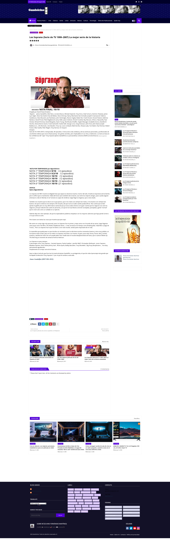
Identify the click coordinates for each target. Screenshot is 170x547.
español (81, 500)
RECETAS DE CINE (110, 515)
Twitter (61, 2)
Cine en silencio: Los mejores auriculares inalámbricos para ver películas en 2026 (42, 447)
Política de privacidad (133, 534)
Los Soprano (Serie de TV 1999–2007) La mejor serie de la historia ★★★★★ (96, 358)
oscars (78, 506)
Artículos (73, 20)
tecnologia (96, 508)
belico (71, 492)
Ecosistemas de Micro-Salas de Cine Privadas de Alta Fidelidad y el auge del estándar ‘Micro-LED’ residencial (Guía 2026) (71, 447)
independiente (73, 503)
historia (96, 500)
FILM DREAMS (34, 494)
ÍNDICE (108, 518)
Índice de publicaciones (105, 20)
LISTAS (126, 510)
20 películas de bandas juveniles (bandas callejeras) (130, 140)
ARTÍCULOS (109, 512)
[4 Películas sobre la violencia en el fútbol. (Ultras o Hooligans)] (118, 158)
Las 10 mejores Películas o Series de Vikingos (130, 189)
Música (79, 20)
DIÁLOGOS (127, 515)
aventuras (95, 489)
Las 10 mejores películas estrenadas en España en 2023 (41, 358)
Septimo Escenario (35, 491)
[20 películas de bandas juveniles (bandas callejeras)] (118, 142)
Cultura (85, 20)
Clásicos (55, 20)
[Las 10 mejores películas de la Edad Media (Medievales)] (118, 166)
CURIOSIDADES (128, 512)
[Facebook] (39, 324)
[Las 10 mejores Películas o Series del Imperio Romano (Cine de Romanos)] (118, 133)
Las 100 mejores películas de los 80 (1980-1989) (67, 358)
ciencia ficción (86, 492)
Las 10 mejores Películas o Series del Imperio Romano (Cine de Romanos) (130, 132)
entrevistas (72, 500)
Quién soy (117, 20)
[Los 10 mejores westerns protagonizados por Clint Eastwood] (118, 199)
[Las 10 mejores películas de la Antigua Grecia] (118, 183)
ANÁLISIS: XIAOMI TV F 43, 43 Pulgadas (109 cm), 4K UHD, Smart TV (126, 447)
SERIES (108, 510)
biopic (77, 492)
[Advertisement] (70, 61)
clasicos (72, 495)
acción (71, 489)
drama (95, 497)
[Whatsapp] (46, 324)
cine (94, 492)
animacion (79, 489)
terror (71, 511)
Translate (44, 505)
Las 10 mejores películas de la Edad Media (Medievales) (131, 164)
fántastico (88, 500)
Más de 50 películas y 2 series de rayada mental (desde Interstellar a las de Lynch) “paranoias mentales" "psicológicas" (126, 123)
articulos (87, 489)
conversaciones (89, 495)
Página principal (110, 507)
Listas (66, 20)
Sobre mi (117, 534)
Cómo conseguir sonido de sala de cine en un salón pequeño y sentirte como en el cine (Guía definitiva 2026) (98, 447)
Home (33, 20)
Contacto (55, 2)
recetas (86, 506)
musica (97, 503)
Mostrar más (105, 341)
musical (72, 506)
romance (72, 508)
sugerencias (87, 508)
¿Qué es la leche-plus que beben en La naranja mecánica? (131, 148)
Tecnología (93, 20)
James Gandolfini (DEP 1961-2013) (41, 259)
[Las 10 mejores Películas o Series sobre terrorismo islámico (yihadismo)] (118, 174)
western (85, 511)
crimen (98, 495)
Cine (49, 20)
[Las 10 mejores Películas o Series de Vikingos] (118, 191)
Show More (137, 418)
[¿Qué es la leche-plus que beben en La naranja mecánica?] (118, 150)
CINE (125, 507)
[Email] (54, 324)
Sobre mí (48, 2)
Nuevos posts (41, 20)
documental (87, 497)
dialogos (79, 497)
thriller (78, 511)
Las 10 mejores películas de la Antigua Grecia (131, 182)
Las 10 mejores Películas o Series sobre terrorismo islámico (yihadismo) (130, 173)
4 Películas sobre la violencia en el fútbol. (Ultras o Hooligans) (131, 156)
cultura (71, 497)
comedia (79, 495)
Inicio (31, 30)
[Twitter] (43, 324)
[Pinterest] (50, 324)
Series (61, 20)
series (35, 30)
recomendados (34, 32)
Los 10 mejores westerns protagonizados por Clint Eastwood (130, 198)
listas (81, 503)
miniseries (89, 503)
